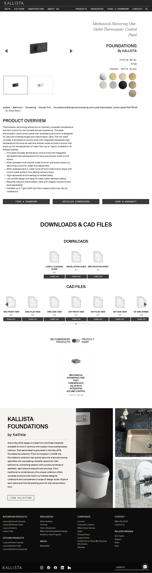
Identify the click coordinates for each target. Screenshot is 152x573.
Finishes (43, 525)
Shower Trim (45, 108)
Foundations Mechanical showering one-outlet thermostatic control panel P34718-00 (95, 108)
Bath (7, 9)
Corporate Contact (85, 525)
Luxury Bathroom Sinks (13, 525)
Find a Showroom (118, 9)
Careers (81, 522)
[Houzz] (69, 567)
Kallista (6, 108)
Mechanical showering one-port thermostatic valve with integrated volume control (75, 383)
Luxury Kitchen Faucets (13, 543)
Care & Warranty (125, 201)
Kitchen (19, 9)
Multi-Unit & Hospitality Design (53, 531)
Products (81, 9)
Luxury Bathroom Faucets (14, 522)
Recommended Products (60, 340)
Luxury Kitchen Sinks (12, 546)
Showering (30, 108)
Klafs (117, 543)
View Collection (21, 497)
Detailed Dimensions (76, 201)
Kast (117, 546)
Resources (97, 9)
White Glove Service (86, 528)
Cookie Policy (83, 538)
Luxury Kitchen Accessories (15, 549)
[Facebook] (55, 567)
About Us (53, 9)
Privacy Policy (83, 535)
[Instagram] (41, 567)
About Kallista (46, 522)
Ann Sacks (119, 536)
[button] (145, 566)
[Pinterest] (48, 567)
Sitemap (81, 547)
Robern (118, 539)
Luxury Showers (10, 528)
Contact (137, 9)
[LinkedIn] (62, 567)
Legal (79, 531)
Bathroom (18, 108)
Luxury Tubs (8, 531)
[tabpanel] (76, 374)
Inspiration (36, 9)
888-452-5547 (121, 522)
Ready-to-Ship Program (50, 535)
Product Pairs (88, 340)
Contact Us (120, 525)
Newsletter (45, 546)
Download (54, 276)
